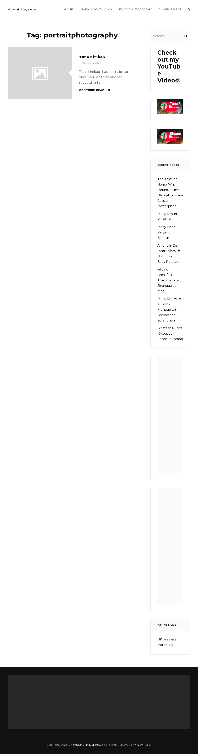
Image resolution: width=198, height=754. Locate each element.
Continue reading (94, 90)
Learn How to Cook (95, 9)
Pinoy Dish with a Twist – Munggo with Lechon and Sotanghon (169, 309)
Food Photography (135, 9)
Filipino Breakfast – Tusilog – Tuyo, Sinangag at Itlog (169, 280)
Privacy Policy (142, 744)
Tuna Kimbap (92, 56)
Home (68, 9)
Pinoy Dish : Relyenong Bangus (166, 232)
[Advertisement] (172, 416)
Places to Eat (169, 9)
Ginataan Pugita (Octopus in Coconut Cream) (170, 333)
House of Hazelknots (87, 744)
